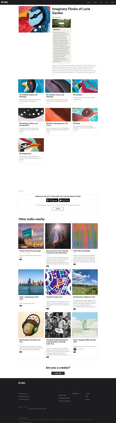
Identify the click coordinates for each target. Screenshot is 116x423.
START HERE (58, 373)
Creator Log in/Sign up (64, 401)
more (53, 74)
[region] (58, 178)
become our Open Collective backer (38, 408)
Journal (88, 393)
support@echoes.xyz (23, 396)
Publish (88, 2)
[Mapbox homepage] (21, 191)
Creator (112, 2)
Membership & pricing (64, 398)
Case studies (75, 393)
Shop (106, 2)
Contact (88, 399)
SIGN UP (58, 208)
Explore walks (62, 395)
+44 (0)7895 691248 (23, 399)
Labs (101, 2)
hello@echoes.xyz (22, 393)
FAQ (87, 396)
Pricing (95, 2)
